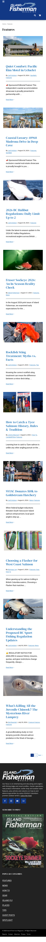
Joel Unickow (12, 75)
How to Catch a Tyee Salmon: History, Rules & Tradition (22, 426)
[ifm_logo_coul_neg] (23, 3)
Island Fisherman (13, 293)
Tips (37, 365)
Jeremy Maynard (13, 435)
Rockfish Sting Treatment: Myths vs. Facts (21, 356)
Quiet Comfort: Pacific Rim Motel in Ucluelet (21, 68)
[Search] (35, 15)
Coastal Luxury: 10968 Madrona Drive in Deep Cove (22, 141)
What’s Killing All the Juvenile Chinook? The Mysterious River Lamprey (22, 711)
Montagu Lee (12, 569)
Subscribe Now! (26, 796)
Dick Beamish (12, 722)
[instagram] (11, 800)
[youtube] (17, 800)
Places (5, 905)
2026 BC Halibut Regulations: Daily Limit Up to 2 (23, 214)
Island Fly (7, 900)
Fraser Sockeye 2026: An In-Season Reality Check (21, 284)
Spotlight (33, 75)
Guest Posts (8, 915)
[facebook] (4, 800)
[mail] (23, 800)
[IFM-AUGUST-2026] (23, 815)
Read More (9, 99)
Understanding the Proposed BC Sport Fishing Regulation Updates (19, 634)
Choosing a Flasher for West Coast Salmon (22, 562)
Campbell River (11, 437)
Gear (37, 569)
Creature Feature (34, 722)
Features (9, 77)
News (8, 295)
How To (34, 435)
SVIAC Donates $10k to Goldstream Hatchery (21, 493)
